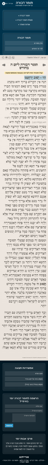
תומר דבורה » (24, 16)
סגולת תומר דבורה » (24, 20)
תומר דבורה (24, 3)
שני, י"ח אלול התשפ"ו (35, 57)
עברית (11, 3)
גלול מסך (45, 462)
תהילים (41, 460)
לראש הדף (3, 458)
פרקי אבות (7, 460)
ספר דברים (34, 460)
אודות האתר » (24, 24)
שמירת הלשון (24, 460)
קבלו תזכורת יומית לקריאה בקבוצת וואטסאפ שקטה (24, 73)
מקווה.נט (15, 460)
